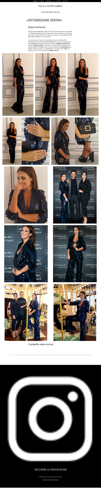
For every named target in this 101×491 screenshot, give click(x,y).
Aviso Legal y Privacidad (47, 479)
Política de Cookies (55, 479)
